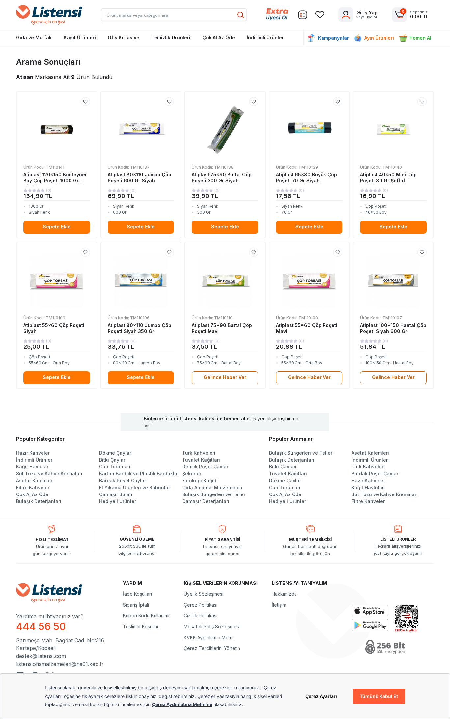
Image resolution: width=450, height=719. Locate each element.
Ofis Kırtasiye (123, 37)
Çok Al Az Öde (218, 37)
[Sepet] (302, 14)
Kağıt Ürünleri (80, 37)
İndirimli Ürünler (265, 37)
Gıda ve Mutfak (34, 37)
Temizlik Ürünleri (170, 37)
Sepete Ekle (56, 226)
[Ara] (240, 15)
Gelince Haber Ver (225, 377)
